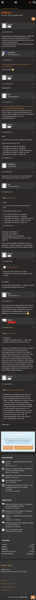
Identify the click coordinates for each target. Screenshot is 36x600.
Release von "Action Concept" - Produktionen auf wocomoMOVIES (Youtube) (19, 469)
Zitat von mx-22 (11, 198)
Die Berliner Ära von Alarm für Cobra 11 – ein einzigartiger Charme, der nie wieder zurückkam (19, 487)
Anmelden (8, 448)
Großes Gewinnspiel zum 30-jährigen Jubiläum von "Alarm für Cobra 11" (19, 524)
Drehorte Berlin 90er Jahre (13, 480)
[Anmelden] (15, 2)
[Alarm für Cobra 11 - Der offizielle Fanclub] (30, 2)
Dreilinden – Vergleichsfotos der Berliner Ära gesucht (18, 463)
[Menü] (2, 2)
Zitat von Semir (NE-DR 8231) (15, 390)
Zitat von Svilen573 (12, 267)
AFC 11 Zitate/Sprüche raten (14, 529)
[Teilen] (33, 18)
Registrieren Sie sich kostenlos (19, 441)
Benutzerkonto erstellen (23, 448)
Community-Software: (18, 597)
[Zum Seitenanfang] (33, 597)
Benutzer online (6, 565)
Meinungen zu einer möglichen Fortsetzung (18, 475)
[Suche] (34, 2)
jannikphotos (30, 553)
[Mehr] (33, 32)
